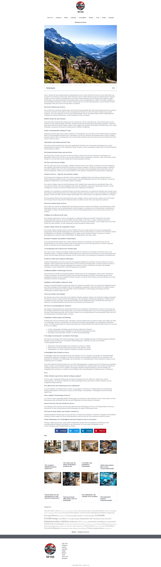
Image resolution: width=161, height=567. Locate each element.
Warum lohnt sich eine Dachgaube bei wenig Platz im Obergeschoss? (52, 496)
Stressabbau (109, 526)
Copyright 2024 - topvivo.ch (80, 565)
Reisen (91, 17)
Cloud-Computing (48, 513)
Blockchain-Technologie (109, 511)
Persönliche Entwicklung (78, 524)
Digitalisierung (95, 513)
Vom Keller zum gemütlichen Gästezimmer (87, 464)
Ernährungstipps (89, 515)
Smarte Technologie (100, 526)
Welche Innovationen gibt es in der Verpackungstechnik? (107, 466)
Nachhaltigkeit (59, 524)
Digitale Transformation (82, 513)
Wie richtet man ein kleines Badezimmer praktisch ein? (69, 464)
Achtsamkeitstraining (84, 511)
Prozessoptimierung (103, 524)
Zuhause (58, 17)
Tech (97, 17)
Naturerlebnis (68, 524)
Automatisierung (96, 511)
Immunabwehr (86, 518)
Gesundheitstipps (73, 519)
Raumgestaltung (113, 524)
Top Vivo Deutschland (109, 542)
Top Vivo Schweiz (108, 559)
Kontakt (111, 17)
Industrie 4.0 (75, 521)
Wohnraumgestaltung (95, 528)
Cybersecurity (57, 513)
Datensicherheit (67, 513)
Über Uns (65, 556)
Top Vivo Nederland (108, 553)
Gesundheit (82, 17)
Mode (66, 17)
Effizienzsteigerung (107, 513)
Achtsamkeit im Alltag (72, 511)
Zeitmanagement (107, 528)
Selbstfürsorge (80, 526)
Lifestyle (73, 17)
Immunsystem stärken (56, 521)
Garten (64, 547)
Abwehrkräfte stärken (52, 511)
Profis (104, 17)
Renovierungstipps (49, 526)
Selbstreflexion (90, 526)
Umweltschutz (82, 528)
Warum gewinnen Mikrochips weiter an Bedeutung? (70, 498)
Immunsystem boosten (102, 519)
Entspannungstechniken (74, 516)
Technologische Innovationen (69, 528)
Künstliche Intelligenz (97, 522)
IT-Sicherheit (84, 521)
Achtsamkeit (63, 510)
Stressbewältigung (52, 528)
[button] (112, 88)
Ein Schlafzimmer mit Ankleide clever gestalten (89, 495)
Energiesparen (62, 515)
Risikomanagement (61, 526)
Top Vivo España (108, 548)
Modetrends (48, 524)
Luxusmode (111, 522)
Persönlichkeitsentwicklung (90, 524)
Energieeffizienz (51, 515)
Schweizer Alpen (71, 526)
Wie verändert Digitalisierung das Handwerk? (50, 466)
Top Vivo (50, 17)
